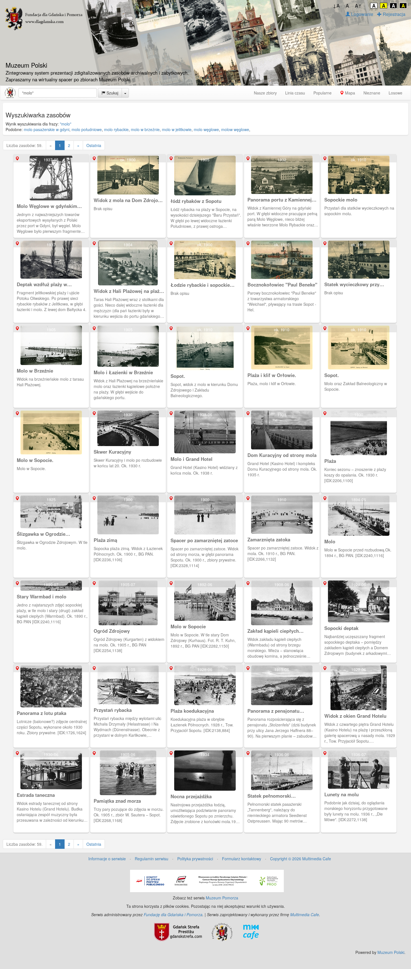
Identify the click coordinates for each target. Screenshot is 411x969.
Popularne (322, 93)
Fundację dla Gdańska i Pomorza (173, 914)
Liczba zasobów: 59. (24, 145)
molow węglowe (235, 129)
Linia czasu (295, 93)
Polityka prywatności (195, 858)
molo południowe (87, 129)
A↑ (358, 5)
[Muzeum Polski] (10, 93)
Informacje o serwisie (107, 858)
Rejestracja (393, 14)
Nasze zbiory (265, 93)
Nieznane (371, 93)
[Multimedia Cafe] (251, 931)
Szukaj (111, 93)
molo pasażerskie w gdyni (46, 129)
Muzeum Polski (390, 952)
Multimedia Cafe (304, 914)
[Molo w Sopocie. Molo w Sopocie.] (51, 411)
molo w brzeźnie (145, 129)
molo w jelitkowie (177, 129)
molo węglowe (206, 129)
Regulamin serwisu (151, 858)
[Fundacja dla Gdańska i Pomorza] (221, 931)
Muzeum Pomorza (222, 898)
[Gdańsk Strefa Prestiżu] (178, 931)
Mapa (349, 93)
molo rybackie (116, 129)
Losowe (395, 93)
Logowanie (361, 14)
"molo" (65, 124)
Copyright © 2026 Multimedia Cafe (300, 858)
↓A (336, 5)
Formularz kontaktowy (241, 858)
